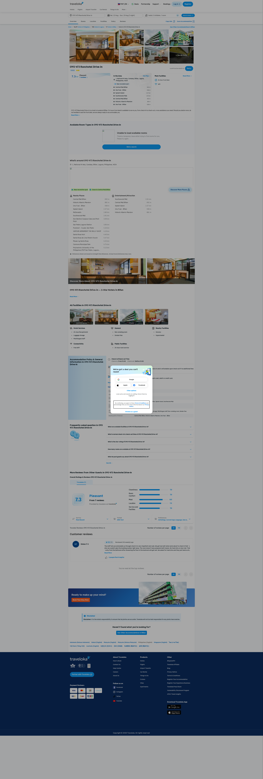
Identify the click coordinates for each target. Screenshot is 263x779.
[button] (132, 390)
